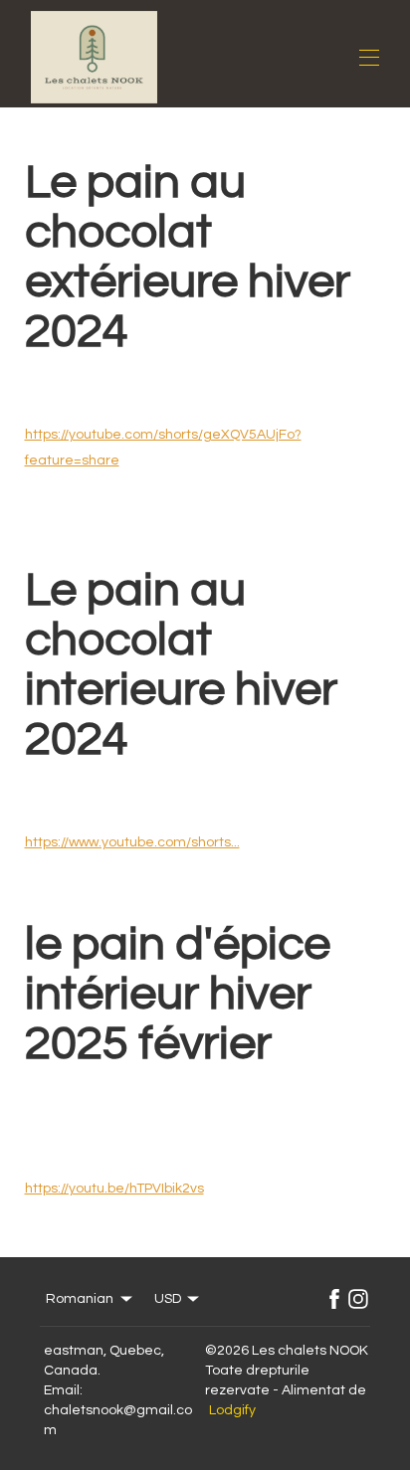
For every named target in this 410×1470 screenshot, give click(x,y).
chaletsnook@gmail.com (118, 1420)
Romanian (79, 1299)
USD (167, 1299)
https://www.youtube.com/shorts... (132, 842)
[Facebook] (334, 1299)
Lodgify (232, 1410)
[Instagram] (358, 1299)
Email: (63, 1390)
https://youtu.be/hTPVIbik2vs (114, 1188)
